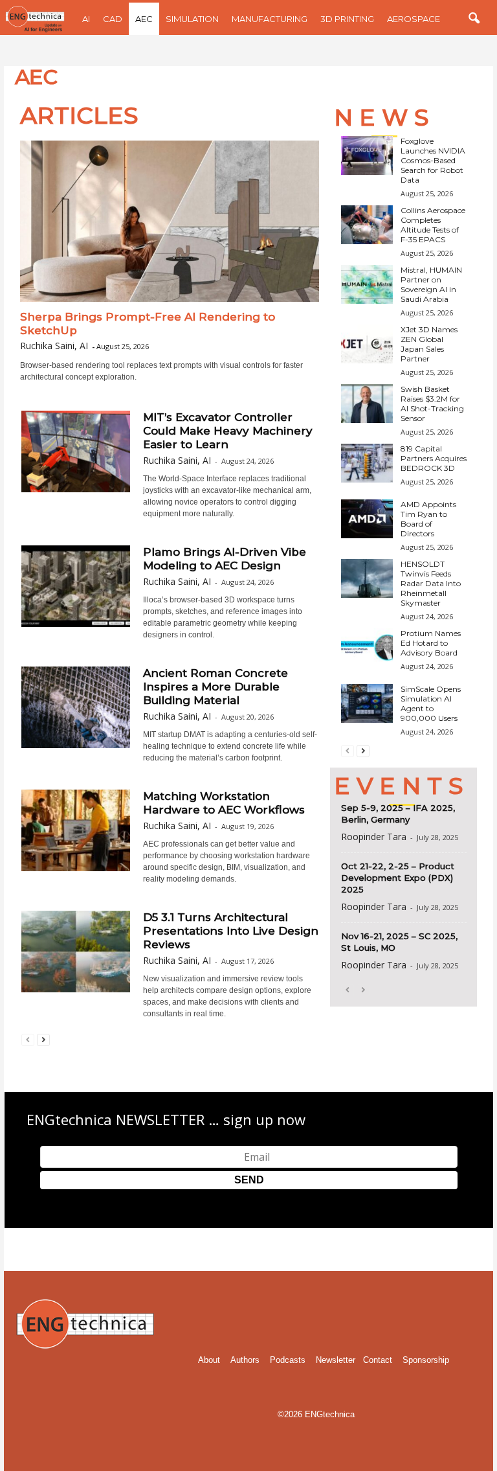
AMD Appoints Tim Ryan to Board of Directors (428, 518)
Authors (245, 1360)
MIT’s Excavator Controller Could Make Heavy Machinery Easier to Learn (228, 431)
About (209, 1360)
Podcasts (287, 1360)
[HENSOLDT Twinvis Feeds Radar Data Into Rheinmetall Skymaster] (367, 578)
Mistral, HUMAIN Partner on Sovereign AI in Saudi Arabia (431, 284)
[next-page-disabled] (363, 989)
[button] (473, 19)
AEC (144, 19)
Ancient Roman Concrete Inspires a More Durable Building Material (215, 687)
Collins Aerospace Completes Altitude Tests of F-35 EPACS (433, 224)
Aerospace (413, 19)
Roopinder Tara (373, 836)
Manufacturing (269, 19)
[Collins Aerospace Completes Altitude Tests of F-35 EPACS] (367, 224)
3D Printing (347, 19)
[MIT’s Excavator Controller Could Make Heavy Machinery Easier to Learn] (75, 451)
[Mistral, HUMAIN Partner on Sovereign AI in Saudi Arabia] (367, 284)
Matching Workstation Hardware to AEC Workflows (224, 803)
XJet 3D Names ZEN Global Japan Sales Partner (429, 344)
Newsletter (335, 1360)
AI (86, 19)
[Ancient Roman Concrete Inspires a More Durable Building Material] (75, 707)
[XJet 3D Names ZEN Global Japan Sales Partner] (367, 344)
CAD (112, 19)
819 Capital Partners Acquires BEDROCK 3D (434, 458)
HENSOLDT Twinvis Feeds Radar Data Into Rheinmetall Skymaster (431, 583)
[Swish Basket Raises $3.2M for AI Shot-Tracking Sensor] (367, 403)
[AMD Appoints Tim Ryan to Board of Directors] (367, 518)
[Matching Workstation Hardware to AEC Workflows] (75, 830)
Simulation (192, 19)
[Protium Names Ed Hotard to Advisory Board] (367, 647)
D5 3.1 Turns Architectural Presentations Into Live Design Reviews (230, 931)
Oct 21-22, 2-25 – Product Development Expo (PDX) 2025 (397, 878)
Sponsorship (426, 1360)
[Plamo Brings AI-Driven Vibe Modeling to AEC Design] (75, 586)
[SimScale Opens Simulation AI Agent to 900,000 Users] (367, 703)
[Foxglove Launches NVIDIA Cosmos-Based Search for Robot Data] (367, 155)
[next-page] (43, 1039)
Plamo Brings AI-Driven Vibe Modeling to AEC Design (224, 558)
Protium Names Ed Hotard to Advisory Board (431, 642)
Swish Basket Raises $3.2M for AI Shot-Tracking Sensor (432, 403)
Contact (377, 1360)
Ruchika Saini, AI (54, 345)
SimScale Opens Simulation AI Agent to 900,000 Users (431, 703)
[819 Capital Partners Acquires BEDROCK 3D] (367, 463)
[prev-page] (27, 1039)
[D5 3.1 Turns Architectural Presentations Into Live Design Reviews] (75, 951)
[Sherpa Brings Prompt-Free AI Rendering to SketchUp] (169, 221)
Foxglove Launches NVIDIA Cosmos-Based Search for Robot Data (433, 160)
